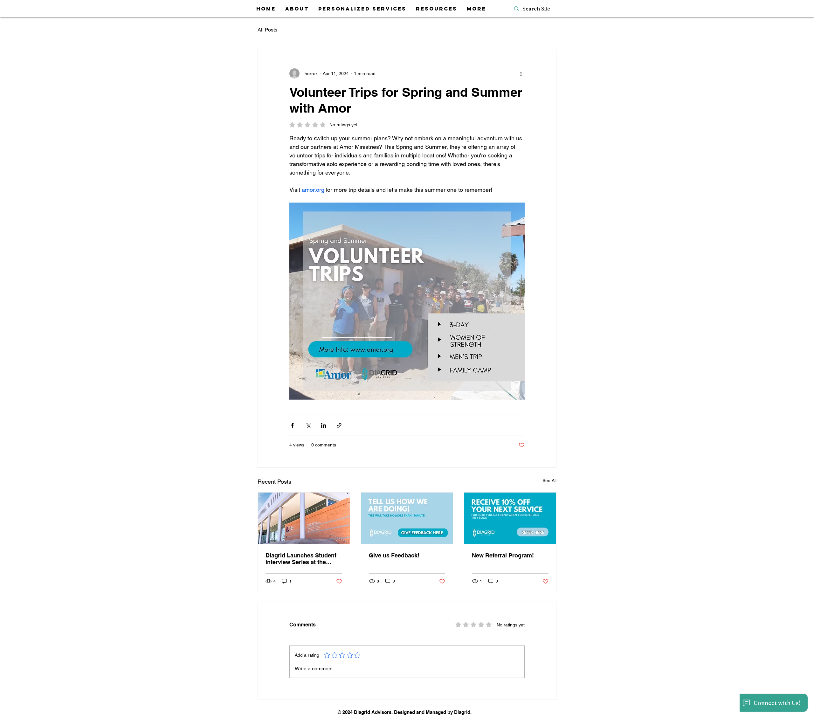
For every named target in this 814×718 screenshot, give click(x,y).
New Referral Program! (503, 555)
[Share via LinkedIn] (324, 425)
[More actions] (521, 73)
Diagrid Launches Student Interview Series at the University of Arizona (301, 558)
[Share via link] (339, 425)
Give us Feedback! (394, 555)
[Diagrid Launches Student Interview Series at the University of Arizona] (304, 518)
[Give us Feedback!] (407, 518)
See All (549, 480)
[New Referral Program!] (510, 518)
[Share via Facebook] (292, 425)
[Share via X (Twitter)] (308, 425)
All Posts (267, 30)
